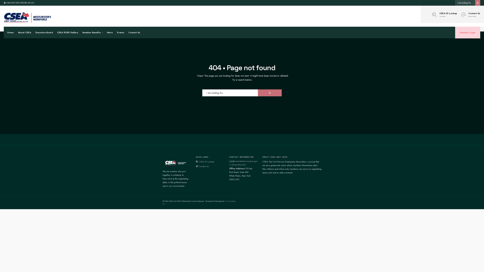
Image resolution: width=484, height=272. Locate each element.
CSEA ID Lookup (448, 14)
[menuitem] (91, 32)
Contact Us (474, 14)
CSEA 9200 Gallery (67, 32)
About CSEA (24, 32)
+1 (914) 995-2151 (237, 164)
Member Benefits (91, 32)
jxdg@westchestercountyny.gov (243, 161)
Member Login (467, 32)
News (110, 32)
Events (120, 32)
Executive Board (44, 32)
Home (10, 32)
